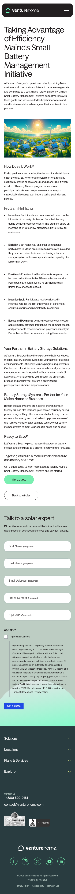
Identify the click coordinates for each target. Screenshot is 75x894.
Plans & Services (16, 760)
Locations (11, 750)
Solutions (10, 738)
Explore (10, 771)
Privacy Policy (22, 886)
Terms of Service (20, 692)
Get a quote (19, 479)
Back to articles (21, 495)
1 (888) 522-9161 (16, 798)
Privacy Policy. (41, 692)
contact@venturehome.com (23, 805)
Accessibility (38, 886)
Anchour (43, 880)
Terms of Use (53, 886)
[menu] (66, 10)
